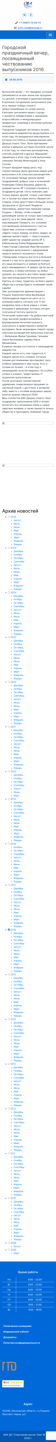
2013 (13, 1063)
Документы (10, 1337)
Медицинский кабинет (16, 1331)
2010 (13, 1198)
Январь (18, 544)
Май (16, 530)
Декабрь (18, 551)
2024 (13, 592)
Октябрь (18, 558)
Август (17, 520)
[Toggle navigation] (50, 35)
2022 (13, 681)
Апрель (18, 534)
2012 (13, 1108)
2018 (13, 843)
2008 (13, 1249)
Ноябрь (18, 554)
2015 (13, 974)
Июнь (17, 527)
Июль (17, 523)
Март (17, 537)
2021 (13, 726)
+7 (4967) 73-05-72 (30, 22)
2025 (13, 547)
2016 (13, 929)
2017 (13, 885)
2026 (13, 516)
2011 (12, 1153)
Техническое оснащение (17, 1326)
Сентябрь (19, 561)
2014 (13, 1019)
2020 (13, 771)
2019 (13, 798)
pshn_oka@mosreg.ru (30, 27)
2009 (13, 1242)
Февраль (18, 540)
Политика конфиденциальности (21, 1342)
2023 (13, 637)
